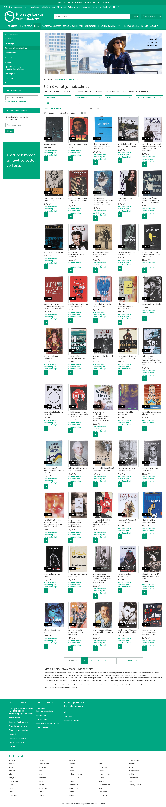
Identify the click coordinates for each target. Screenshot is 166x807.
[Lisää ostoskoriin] (46, 158)
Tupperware (134, 770)
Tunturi (132, 767)
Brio (10, 774)
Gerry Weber (44, 763)
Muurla (71, 795)
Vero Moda (133, 778)
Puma (101, 778)
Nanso (101, 760)
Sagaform (103, 795)
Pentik (101, 770)
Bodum (12, 770)
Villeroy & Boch (135, 785)
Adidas (11, 763)
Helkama (42, 778)
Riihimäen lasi (104, 785)
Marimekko (73, 785)
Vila (130, 781)
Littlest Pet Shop (75, 774)
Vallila (131, 774)
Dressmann (13, 781)
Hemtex (42, 781)
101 (120, 660)
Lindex (71, 770)
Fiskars (41, 760)
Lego (71, 767)
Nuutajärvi (103, 767)
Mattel (71, 792)
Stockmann (134, 760)
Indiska (41, 795)
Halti (40, 770)
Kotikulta (72, 760)
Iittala (41, 792)
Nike (100, 763)
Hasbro (42, 774)
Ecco (11, 785)
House (41, 785)
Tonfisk (132, 763)
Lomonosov (74, 778)
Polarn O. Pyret (105, 774)
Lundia (71, 781)
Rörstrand (103, 792)
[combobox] (96, 16)
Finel (11, 792)
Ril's (100, 788)
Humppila (43, 788)
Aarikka (12, 760)
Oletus (72, 113)
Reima (101, 781)
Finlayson (13, 795)
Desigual (12, 778)
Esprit (11, 788)
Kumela (72, 763)
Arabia (11, 767)
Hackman (43, 767)
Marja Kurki (73, 788)
